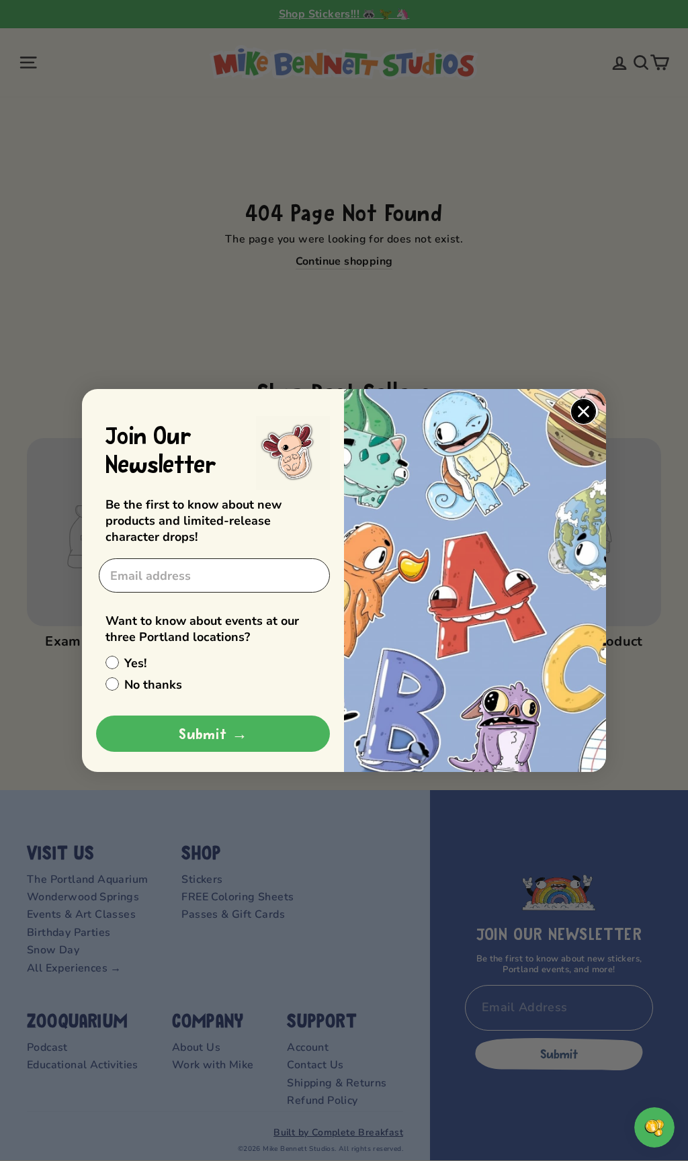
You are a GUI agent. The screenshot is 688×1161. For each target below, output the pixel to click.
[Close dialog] (583, 411)
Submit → (213, 734)
